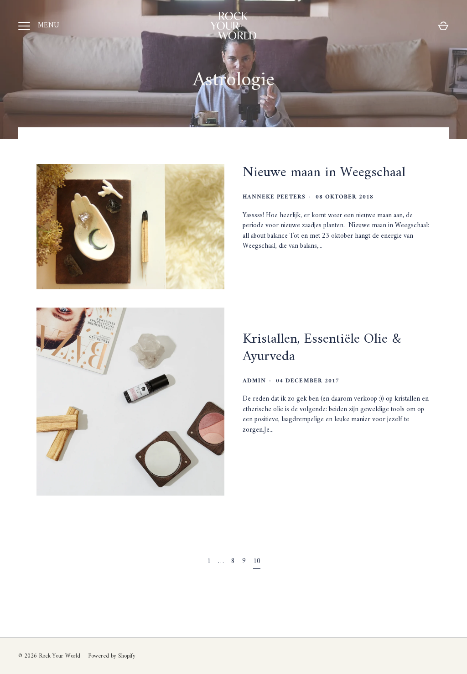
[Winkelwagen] (443, 26)
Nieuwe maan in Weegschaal (324, 172)
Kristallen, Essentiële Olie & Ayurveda (322, 348)
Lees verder (271, 277)
